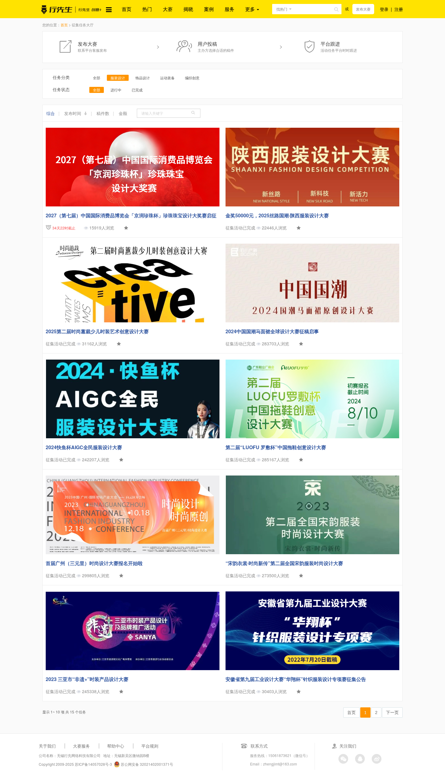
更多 (250, 8)
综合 (50, 113)
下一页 (392, 712)
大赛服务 (81, 746)
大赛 (168, 8)
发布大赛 (363, 9)
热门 (147, 8)
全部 (96, 77)
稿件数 (103, 113)
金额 (123, 113)
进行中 (115, 89)
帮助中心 (115, 746)
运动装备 (167, 77)
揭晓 (188, 8)
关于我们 (47, 746)
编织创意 (192, 77)
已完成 (137, 89)
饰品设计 (142, 77)
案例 (209, 8)
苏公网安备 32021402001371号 (146, 764)
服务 (229, 8)
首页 (126, 8)
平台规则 (149, 746)
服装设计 (117, 77)
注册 (398, 9)
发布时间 (73, 113)
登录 (384, 9)
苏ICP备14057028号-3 (93, 764)
